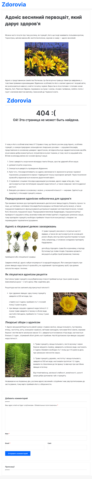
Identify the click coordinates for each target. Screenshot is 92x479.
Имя (7, 434)
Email (7, 443)
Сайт (49, 443)
